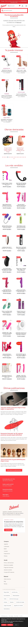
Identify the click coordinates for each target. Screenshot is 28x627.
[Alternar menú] (26, 6)
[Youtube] (14, 535)
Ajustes (16, 624)
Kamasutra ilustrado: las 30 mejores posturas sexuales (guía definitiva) (12, 434)
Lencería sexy (15, 592)
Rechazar (10, 624)
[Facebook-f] (12, 535)
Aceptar (4, 624)
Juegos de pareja (7, 605)
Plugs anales (6, 592)
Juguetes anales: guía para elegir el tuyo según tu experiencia (13, 408)
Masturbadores (16, 595)
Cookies (21, 616)
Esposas (11, 602)
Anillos (5, 598)
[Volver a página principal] (3, 5)
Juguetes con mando (18, 605)
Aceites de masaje (20, 602)
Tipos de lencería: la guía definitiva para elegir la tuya (13, 460)
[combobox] (13, 6)
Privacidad (16, 616)
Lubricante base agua (13, 598)
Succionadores (7, 595)
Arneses (5, 602)
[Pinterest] (16, 535)
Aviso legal (11, 616)
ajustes (11, 622)
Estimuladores (7, 608)
